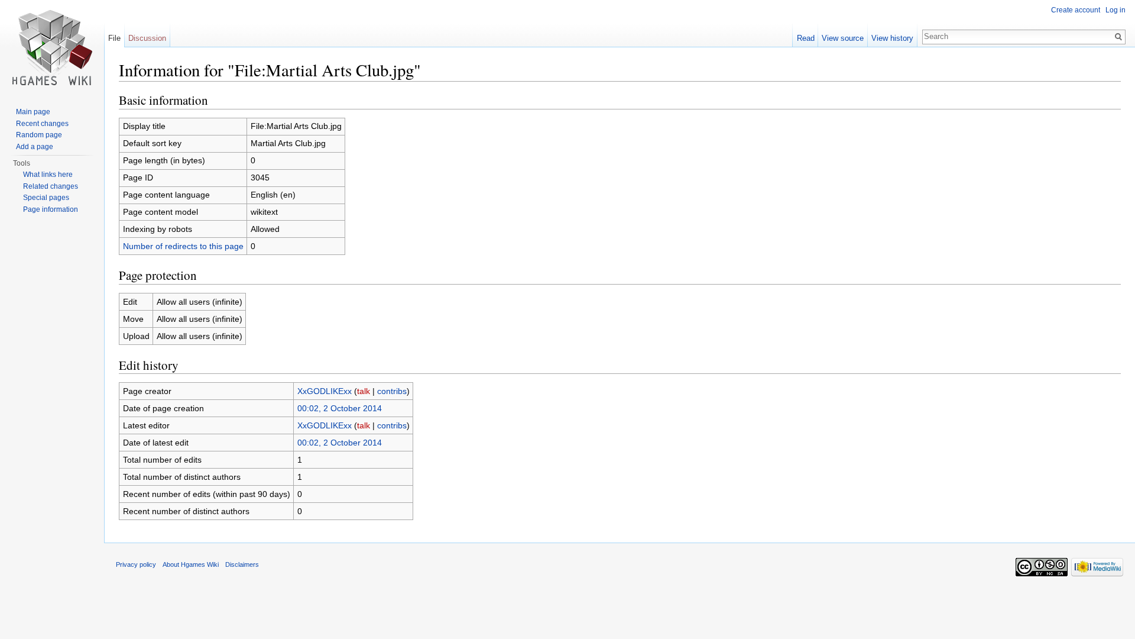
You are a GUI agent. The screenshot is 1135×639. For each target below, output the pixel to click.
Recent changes (42, 124)
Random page (39, 135)
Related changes (50, 186)
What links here (48, 174)
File (114, 38)
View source (843, 38)
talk (363, 391)
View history (892, 38)
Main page (33, 112)
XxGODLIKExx (324, 391)
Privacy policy (136, 564)
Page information (50, 209)
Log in (1115, 10)
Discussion (147, 38)
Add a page (34, 147)
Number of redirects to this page (183, 246)
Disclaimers (242, 564)
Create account (1075, 10)
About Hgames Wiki (191, 564)
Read (806, 38)
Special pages (46, 197)
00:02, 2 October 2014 (339, 408)
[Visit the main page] (52, 47)
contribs (392, 391)
